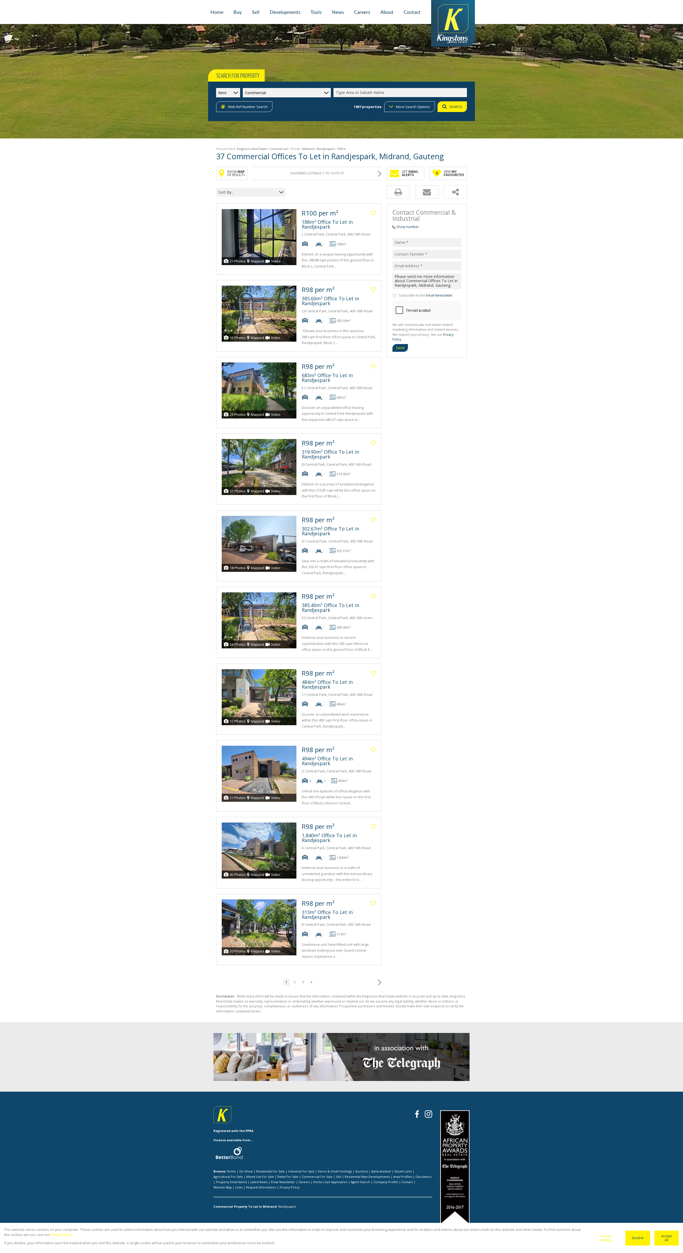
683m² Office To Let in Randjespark (327, 377)
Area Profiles (402, 1177)
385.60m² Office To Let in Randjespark (330, 301)
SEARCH (455, 106)
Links (239, 1187)
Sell (338, 1177)
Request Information (261, 1187)
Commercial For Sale (317, 1177)
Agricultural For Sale (228, 1177)
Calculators (423, 1177)
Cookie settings (605, 1238)
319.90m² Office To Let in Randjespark (330, 454)
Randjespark (326, 149)
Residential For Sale (270, 1171)
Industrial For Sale (301, 1171)
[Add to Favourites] (373, 213)
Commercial (279, 149)
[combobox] (401, 92)
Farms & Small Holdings (335, 1171)
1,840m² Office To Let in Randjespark (329, 838)
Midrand (308, 149)
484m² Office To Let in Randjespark (327, 684)
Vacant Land (403, 1171)
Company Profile (386, 1182)
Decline (638, 1237)
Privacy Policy (290, 1187)
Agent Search (360, 1182)
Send (400, 347)
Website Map (222, 1187)
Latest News (258, 1182)
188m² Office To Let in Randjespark (327, 224)
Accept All (666, 1238)
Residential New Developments (367, 1177)
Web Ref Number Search (248, 106)
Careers (304, 1182)
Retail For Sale (287, 1177)
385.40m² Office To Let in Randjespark (330, 607)
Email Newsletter (439, 295)
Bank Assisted (381, 1171)
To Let (295, 149)
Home (231, 1171)
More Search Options (413, 106)
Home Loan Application (330, 1182)
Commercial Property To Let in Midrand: (245, 1206)
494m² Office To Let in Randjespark (327, 761)
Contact (407, 1182)
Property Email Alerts (231, 1182)
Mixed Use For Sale (260, 1177)
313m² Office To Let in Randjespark (327, 914)
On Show (246, 1171)
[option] (414, 1058)
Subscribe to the (426, 295)
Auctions (361, 1171)
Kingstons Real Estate (252, 149)
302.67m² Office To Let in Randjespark (330, 531)
